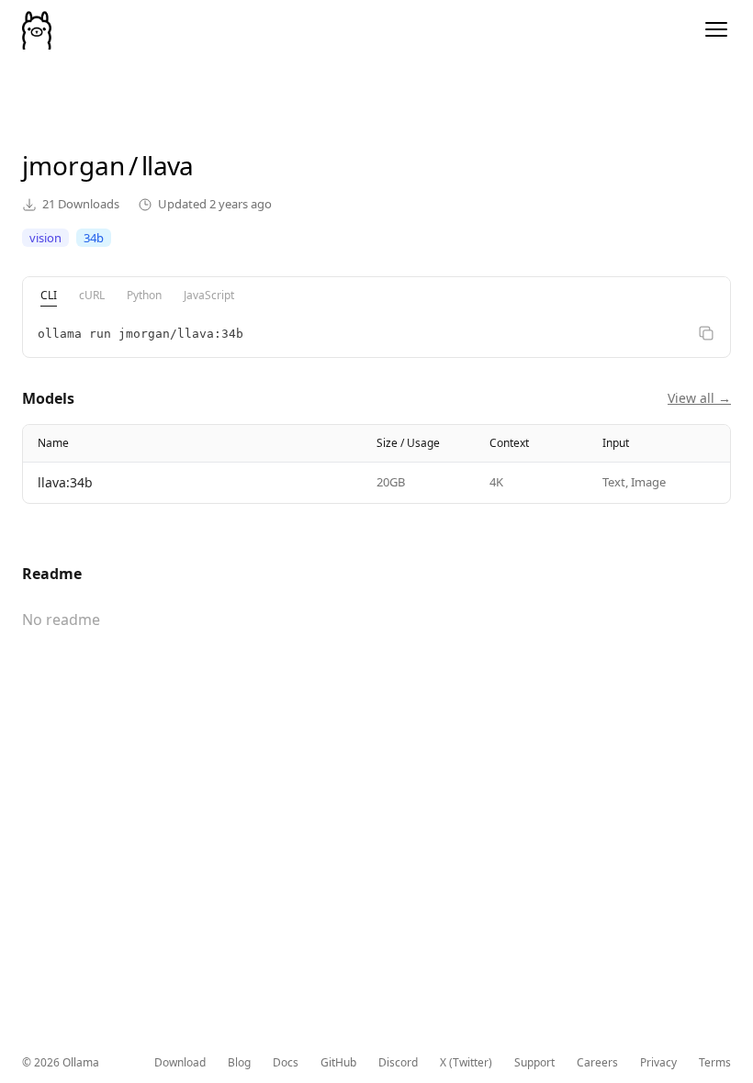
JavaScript (209, 295)
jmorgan (73, 165)
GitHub (338, 1062)
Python (144, 295)
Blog (239, 1062)
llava (167, 165)
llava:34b (65, 482)
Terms (715, 1062)
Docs (285, 1062)
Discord (398, 1062)
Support (534, 1062)
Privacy (658, 1062)
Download (180, 1062)
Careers (597, 1062)
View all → (699, 398)
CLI (48, 295)
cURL (92, 295)
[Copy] (706, 333)
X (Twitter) (466, 1062)
